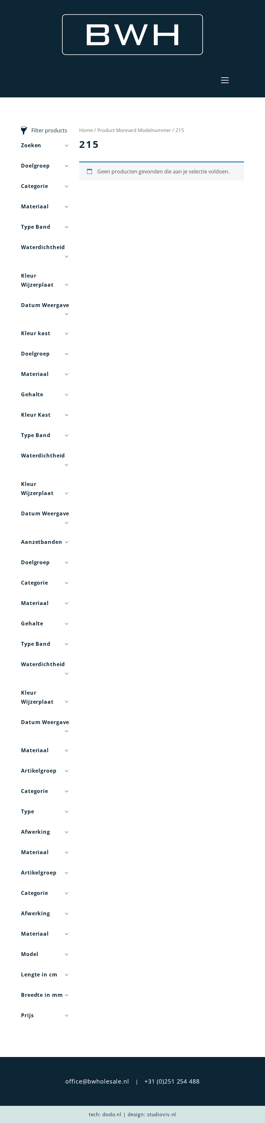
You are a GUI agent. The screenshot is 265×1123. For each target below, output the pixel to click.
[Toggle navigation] (225, 80)
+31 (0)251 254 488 (172, 1081)
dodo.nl (112, 1114)
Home (86, 130)
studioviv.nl (161, 1114)
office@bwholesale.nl (97, 1081)
